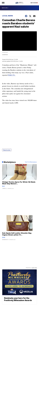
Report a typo (6, 150)
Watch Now (34, 2)
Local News (7, 16)
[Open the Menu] (3, 2)
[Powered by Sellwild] (34, 267)
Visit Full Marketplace (31, 162)
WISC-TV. (12, 75)
